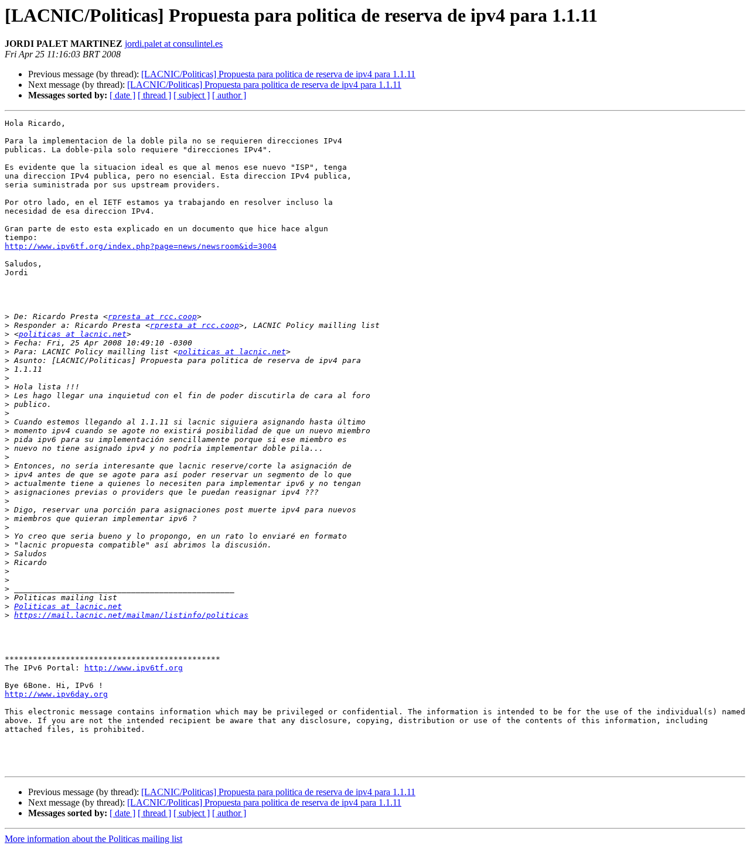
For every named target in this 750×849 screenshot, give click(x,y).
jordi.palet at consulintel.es (174, 44)
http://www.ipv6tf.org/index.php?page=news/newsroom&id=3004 (141, 246)
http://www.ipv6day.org (56, 694)
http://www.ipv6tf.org (133, 667)
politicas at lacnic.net (73, 334)
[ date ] (122, 95)
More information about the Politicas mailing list (93, 839)
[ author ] (229, 95)
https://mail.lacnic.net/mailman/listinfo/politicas (131, 615)
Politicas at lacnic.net (68, 606)
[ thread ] (154, 95)
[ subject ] (191, 95)
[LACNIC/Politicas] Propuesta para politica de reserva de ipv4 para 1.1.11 (278, 74)
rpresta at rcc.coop (152, 316)
